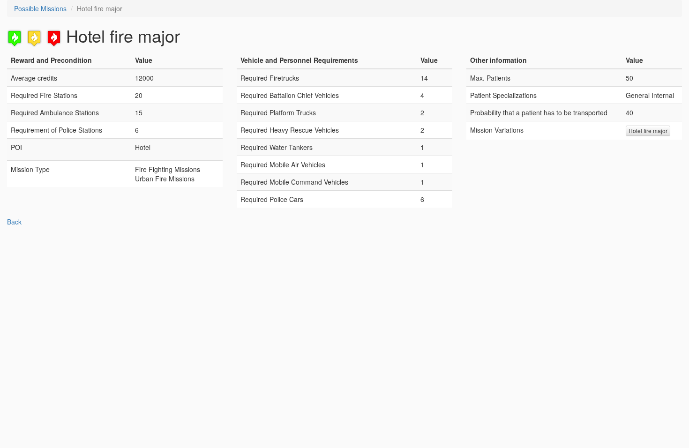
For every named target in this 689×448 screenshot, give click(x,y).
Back (14, 221)
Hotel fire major (648, 130)
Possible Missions (40, 8)
